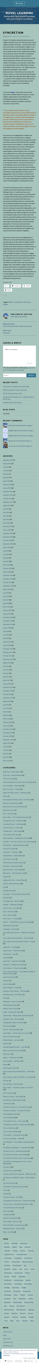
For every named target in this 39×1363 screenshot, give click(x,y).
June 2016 (6, 708)
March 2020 (6, 565)
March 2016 (6, 719)
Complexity (18, 1258)
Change (15, 1251)
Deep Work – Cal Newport (11, 852)
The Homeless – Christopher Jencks (14, 1135)
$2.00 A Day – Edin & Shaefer (11, 772)
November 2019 (8, 579)
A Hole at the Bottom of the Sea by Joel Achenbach (18, 782)
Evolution (7, 1269)
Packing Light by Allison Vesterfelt (13, 1022)
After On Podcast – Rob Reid (12, 789)
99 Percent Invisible (9, 779)
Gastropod (6, 897)
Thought (31, 1317)
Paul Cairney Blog (8, 1026)
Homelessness (18, 1280)
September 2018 (8, 624)
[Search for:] (19, 375)
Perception (16, 1291)
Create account (7, 1332)
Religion (5, 304)
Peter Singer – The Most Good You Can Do (16, 1033)
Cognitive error (9, 1254)
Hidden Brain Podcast (9, 925)
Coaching (31, 1251)
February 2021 (7, 526)
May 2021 (6, 516)
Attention (15, 1243)
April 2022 (6, 477)
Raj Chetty (6, 1043)
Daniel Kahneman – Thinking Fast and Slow (16, 838)
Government (18, 1273)
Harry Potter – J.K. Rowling (11, 918)
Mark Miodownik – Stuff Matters (13, 994)
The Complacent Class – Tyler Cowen (14, 1121)
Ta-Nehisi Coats (8, 1103)
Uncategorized (7, 1214)
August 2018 (7, 628)
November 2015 (8, 732)
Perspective (27, 1291)
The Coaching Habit (9, 1117)
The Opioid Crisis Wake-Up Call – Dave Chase (16, 1158)
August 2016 (7, 701)
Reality (30, 1298)
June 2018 (6, 635)
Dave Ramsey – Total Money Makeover (14, 845)
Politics (22, 1295)
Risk (5, 1306)
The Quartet (7, 1167)
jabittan (27, 36)
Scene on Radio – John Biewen (12, 1061)
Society (6, 1313)
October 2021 (7, 498)
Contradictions (18, 302)
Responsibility (29, 1302)
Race (14, 1298)
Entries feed (7, 1339)
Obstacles (7, 1291)
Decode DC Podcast (9, 848)
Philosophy (7, 1295)
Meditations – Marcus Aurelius (12, 1001)
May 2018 (6, 638)
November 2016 (8, 691)
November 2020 (8, 537)
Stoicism (22, 1313)
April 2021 (6, 519)
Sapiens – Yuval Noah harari (11, 1057)
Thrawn (5, 1190)
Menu (20, 3)
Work (32, 1321)
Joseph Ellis (6, 957)
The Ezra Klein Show (9, 1128)
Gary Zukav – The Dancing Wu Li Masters (15, 894)
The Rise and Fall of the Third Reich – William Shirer (18, 1174)
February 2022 (7, 484)
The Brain (15, 1317)
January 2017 (7, 684)
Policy (16, 1295)
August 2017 (7, 663)
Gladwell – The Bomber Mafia (12, 904)
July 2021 (6, 509)
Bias (20, 1247)
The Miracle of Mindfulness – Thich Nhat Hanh (17, 1147)
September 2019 (8, 586)
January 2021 (7, 530)
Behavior (7, 1247)
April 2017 (6, 677)
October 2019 (7, 582)
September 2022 (8, 460)
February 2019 (7, 610)
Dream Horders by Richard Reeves (13, 862)
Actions (6, 1243)
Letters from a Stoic (9, 977)
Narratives (27, 302)
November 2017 (8, 652)
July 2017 (6, 666)
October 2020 (7, 540)
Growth (6, 1276)
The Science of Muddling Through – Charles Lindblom (19, 1177)
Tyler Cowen (7, 1211)
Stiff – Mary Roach (8, 1093)
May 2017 (6, 673)
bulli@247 (11, 430)
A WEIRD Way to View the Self (12, 402)
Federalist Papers (8, 890)
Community (8, 1258)
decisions (7, 1265)
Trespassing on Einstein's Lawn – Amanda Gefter (17, 1200)
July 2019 (6, 593)
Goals (32, 1269)
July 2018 (6, 631)
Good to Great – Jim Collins (11, 908)
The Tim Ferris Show (9, 1183)
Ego (25, 1265)
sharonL (11, 446)
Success (30, 1313)
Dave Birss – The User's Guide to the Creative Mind (18, 841)
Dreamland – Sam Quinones (11, 866)
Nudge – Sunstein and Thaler (11, 1012)
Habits (14, 1276)
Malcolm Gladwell (8, 984)
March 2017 (6, 680)
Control (6, 1262)
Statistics (14, 1313)
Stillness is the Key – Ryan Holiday (13, 1096)
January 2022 (7, 488)
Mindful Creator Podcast (10, 1008)
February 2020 (7, 568)
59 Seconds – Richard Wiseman (12, 775)
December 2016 (8, 687)
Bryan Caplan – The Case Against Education (16, 817)
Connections (28, 1258)
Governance (8, 1273)
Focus (26, 1269)
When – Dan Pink (8, 1232)
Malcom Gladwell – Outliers (11, 987)
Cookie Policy (6, 1355)
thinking (23, 1317)
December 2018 (8, 617)
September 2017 (8, 659)
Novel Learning (19, 13)
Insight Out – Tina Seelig (10, 947)
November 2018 (8, 621)
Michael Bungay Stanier (10, 1005)
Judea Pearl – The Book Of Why (12, 961)
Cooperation (16, 1262)
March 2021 (6, 523)
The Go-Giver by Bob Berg (11, 1131)
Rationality (22, 1298)
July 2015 (6, 746)
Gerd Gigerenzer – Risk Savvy (12, 901)
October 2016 (7, 694)
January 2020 (7, 572)
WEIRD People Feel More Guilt (12, 393)
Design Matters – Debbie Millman (13, 855)
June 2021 (6, 512)
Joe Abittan (18, 1284)
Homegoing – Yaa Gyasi (10, 929)
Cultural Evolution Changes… (24, 425)
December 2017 (8, 649)
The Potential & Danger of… (23, 441)
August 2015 (7, 743)
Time (5, 1321)
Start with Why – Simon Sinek (12, 1084)
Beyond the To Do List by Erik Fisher (14, 806)
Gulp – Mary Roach (8, 915)
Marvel (5, 998)
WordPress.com (8, 1346)
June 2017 (6, 670)
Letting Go (6, 980)
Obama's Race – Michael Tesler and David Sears (17, 1015)
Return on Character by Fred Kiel (13, 1050)
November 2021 (8, 495)
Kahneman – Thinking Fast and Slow (14, 964)
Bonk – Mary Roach (9, 813)
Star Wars (6, 1080)
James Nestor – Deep (9, 954)
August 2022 (7, 463)
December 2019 (8, 575)
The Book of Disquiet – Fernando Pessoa (15, 1110)
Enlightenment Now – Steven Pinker (14, 880)
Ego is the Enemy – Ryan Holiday (12, 869)
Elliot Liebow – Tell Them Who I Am (13, 873)
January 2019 (7, 614)
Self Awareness (9, 1310)
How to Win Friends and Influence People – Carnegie (19, 941)
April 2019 (6, 603)
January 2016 (7, 726)
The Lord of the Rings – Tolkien (12, 1138)
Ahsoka (5, 796)
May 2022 (6, 474)
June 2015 (6, 750)
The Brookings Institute (10, 1114)
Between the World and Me (11, 803)
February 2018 (7, 642)
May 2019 (6, 600)
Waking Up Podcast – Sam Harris (13, 1228)
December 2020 (8, 533)
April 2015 (6, 757)
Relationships (17, 1302)
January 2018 (7, 645)
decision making (27, 1262)
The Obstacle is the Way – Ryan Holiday (15, 1154)
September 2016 (8, 698)
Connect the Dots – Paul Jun (11, 827)
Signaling (31, 1310)
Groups (27, 1273)
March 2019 (6, 607)
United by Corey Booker (10, 1218)
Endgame (6, 876)
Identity (28, 1280)
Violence (25, 1321)
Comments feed (8, 1342)
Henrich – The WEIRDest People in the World (17, 922)
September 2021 (8, 502)
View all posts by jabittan (19, 316)
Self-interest (21, 1306)
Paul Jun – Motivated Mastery (12, 1029)
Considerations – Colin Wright (12, 831)
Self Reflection (21, 1310)
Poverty (30, 1295)
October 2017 (7, 656)
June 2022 (6, 470)
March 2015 (6, 760)
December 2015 (8, 729)
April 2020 (6, 561)
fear (20, 1269)
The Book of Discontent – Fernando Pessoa (16, 1107)
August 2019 (7, 589)
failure (15, 1269)
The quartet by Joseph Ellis (11, 1170)
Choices (22, 1251)
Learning (7, 1287)
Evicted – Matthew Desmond (11, 883)
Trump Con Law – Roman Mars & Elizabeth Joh (17, 1204)
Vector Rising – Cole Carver (11, 1221)
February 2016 (7, 722)
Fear (4, 887)
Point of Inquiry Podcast (10, 1036)
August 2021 (7, 505)
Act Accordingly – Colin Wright (12, 786)
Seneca (5, 1064)
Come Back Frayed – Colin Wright (13, 824)
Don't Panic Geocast (9, 859)
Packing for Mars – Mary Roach (12, 1019)
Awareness (23, 1243)
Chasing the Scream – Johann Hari (13, 820)
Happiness (22, 1276)
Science (11, 1306)
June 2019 (6, 596)
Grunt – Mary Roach (9, 911)
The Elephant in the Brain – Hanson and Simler (17, 1124)
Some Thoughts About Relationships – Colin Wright (18, 1071)
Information (8, 1284)
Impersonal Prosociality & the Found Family (16, 386)
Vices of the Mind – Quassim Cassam (14, 1225)
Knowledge (28, 1284)
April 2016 (6, 715)
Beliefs (10, 302)
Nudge (24, 1287)
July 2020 (6, 551)
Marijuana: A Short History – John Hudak (15, 991)
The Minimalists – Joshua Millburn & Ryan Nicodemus (19, 1142)
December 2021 (8, 491)
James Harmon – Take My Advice (12, 950)
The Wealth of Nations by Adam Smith (14, 1186)
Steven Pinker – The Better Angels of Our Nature (18, 1087)
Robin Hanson (7, 1054)
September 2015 (8, 739)
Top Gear (6, 1193)
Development (17, 1265)
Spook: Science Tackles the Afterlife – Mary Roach (18, 1077)
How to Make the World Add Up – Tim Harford (17, 938)
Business (27, 1247)
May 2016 (6, 712)
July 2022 (6, 467)
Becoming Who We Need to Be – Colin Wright (17, 800)
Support (6, 1317)
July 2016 (6, 705)
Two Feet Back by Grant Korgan (12, 1207)
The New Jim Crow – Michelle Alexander (15, 1151)
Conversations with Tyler (10, 834)
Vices (18, 1321)
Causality (7, 1251)
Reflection (7, 1302)
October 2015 (7, 736)
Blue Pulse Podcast (9, 810)
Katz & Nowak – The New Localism (13, 968)
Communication (21, 1254)
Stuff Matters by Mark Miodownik (13, 1100)
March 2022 (6, 481)
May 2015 (6, 753)
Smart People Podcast (10, 1068)
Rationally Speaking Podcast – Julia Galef (15, 1047)
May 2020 (6, 558)
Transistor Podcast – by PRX (12, 1197)
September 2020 (8, 544)
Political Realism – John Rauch (12, 1040)
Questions (7, 1298)
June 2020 (6, 554)
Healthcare (7, 1280)
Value (12, 1321)
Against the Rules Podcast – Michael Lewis (16, 793)
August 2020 (7, 547)
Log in (5, 1335)
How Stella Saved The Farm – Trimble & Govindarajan (19, 932)
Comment (29, 363)
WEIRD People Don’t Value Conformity (15, 390)
